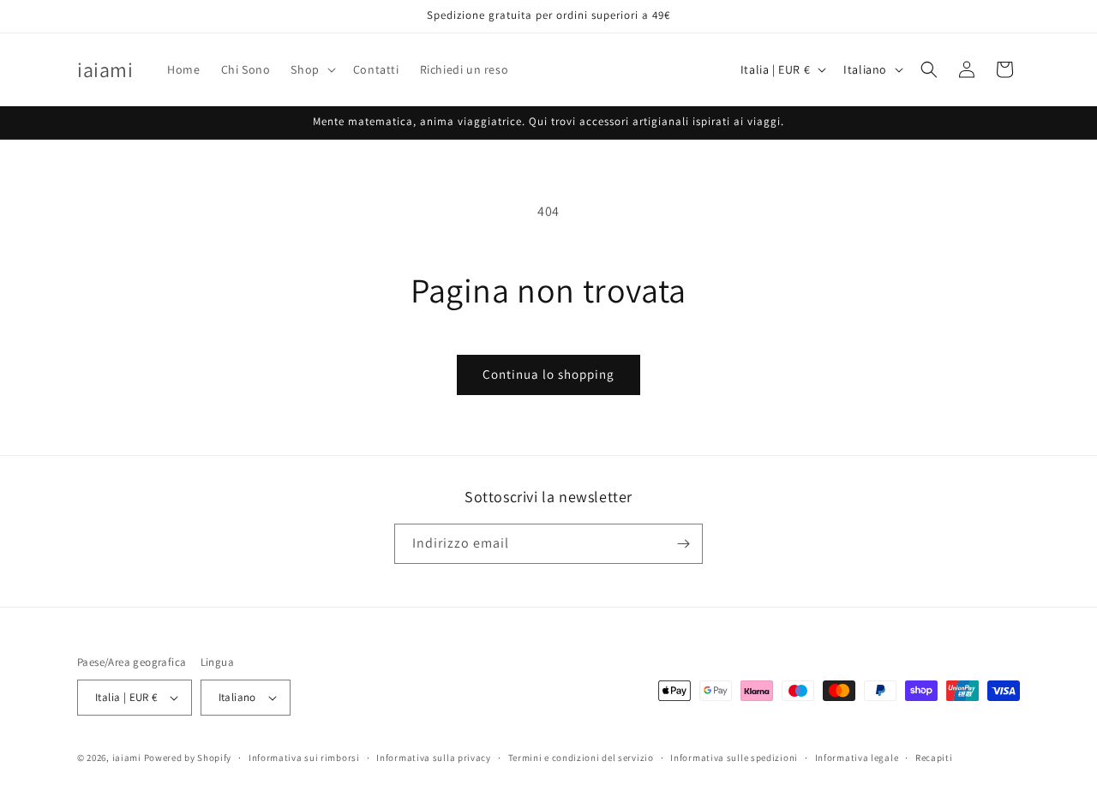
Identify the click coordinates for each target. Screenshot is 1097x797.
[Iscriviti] (683, 544)
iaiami (126, 758)
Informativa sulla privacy (433, 758)
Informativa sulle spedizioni (734, 758)
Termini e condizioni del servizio (581, 758)
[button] (311, 69)
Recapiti (934, 758)
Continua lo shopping (548, 374)
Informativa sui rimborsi (304, 758)
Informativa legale (857, 758)
